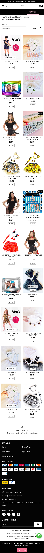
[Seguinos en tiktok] (13, 514)
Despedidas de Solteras (13, 17)
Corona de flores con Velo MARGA (33, 334)
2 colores (32, 368)
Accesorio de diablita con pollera (11, 256)
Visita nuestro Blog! (10, 499)
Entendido (22, 550)
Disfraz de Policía (11, 61)
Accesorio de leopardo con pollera (11, 177)
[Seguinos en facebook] (8, 514)
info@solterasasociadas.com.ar (13, 496)
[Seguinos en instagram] (4, 514)
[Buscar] (18, 12)
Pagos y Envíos (26, 452)
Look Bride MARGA (32, 372)
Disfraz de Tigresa (11, 333)
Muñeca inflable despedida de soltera (32, 216)
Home (4, 447)
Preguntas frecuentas (8, 456)
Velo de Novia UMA (32, 61)
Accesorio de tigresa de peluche (11, 216)
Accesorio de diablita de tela (33, 256)
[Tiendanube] (22, 531)
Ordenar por (4, 24)
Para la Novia (24, 17)
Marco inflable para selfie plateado (11, 295)
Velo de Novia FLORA (33, 98)
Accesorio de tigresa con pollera (33, 177)
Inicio (3, 17)
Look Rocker (32, 294)
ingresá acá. (34, 536)
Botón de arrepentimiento (22, 538)
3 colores (32, 290)
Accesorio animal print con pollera (32, 410)
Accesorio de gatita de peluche (11, 138)
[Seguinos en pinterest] (18, 514)
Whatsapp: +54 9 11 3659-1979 (13, 492)
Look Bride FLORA (11, 372)
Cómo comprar (6, 452)
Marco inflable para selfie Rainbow (11, 99)
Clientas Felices (26, 447)
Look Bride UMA (11, 410)
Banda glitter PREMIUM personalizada (33, 138)
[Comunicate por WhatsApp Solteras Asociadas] (39, 535)
